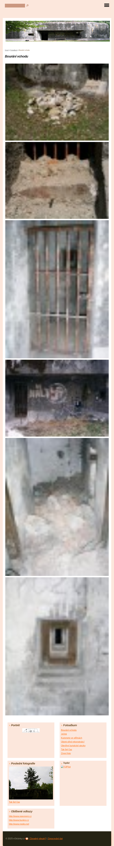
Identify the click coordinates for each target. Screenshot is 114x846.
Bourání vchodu (69, 730)
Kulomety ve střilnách (71, 738)
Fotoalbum (13, 50)
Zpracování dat (55, 838)
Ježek (64, 734)
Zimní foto (66, 753)
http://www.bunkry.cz (19, 820)
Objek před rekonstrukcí (72, 742)
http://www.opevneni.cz (20, 816)
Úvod (6, 50)
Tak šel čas (66, 749)
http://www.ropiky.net (19, 824)
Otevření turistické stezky (73, 745)
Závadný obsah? (38, 838)
